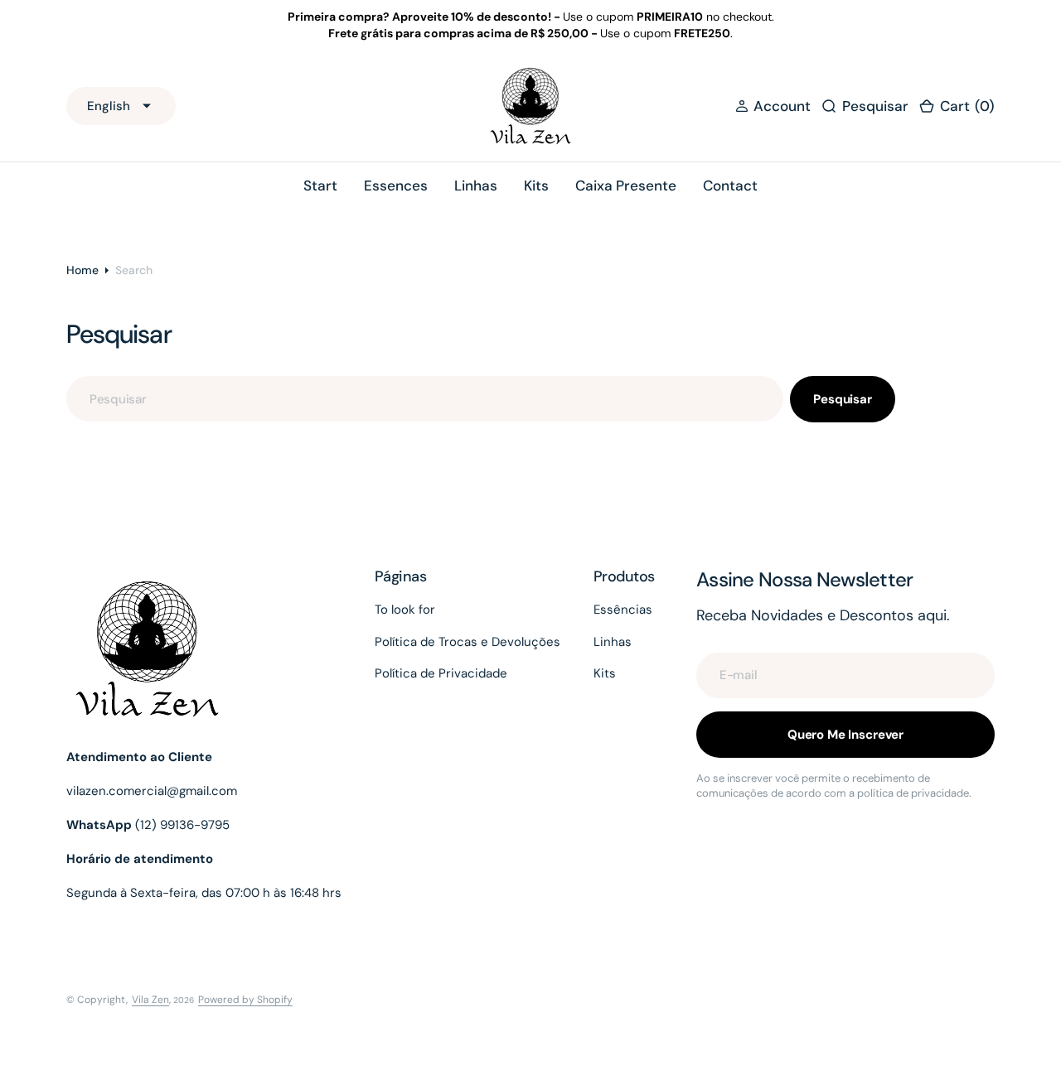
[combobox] (424, 399)
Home (82, 270)
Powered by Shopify (245, 999)
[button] (773, 106)
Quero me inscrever (845, 734)
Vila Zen (150, 999)
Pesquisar (842, 399)
